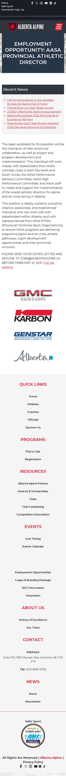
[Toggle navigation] (59, 26)
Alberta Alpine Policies (33, 483)
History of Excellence (33, 619)
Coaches (33, 412)
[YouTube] (46, 2)
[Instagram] (41, 2)
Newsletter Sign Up (12, 9)
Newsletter (33, 701)
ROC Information (33, 587)
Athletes (33, 404)
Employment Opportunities (33, 572)
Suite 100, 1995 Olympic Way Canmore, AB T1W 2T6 (33, 659)
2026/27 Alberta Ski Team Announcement (34, 111)
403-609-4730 (36, 669)
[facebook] (32, 2)
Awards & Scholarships (33, 491)
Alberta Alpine (51, 758)
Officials (33, 419)
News (4, 2)
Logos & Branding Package (33, 580)
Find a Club (33, 451)
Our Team (33, 627)
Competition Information (33, 514)
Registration (33, 459)
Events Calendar (33, 546)
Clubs (33, 499)
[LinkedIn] (51, 2)
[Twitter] (37, 2)
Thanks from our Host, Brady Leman (30, 107)
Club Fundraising (33, 506)
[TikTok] (55, 2)
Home (33, 396)
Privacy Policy (33, 762)
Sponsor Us (33, 427)
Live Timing (33, 538)
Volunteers (33, 595)
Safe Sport (7, 6)
